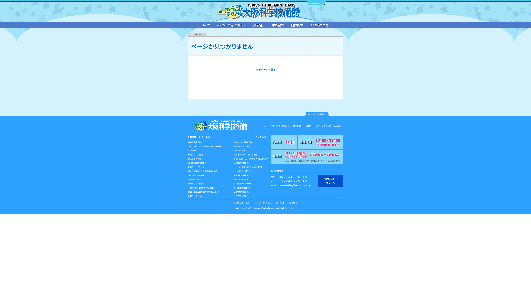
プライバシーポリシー (243, 203)
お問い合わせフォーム (330, 181)
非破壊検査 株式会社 (242, 175)
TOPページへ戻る (265, 69)
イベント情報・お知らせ (231, 25)
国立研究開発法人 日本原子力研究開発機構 (251, 158)
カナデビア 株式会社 (196, 175)
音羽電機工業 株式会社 (197, 163)
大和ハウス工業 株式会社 (243, 142)
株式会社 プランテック (242, 183)
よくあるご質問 (319, 25)
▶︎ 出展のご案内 (262, 136)
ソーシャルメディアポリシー (263, 203)
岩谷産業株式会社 (195, 142)
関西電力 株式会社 (195, 183)
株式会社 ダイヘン (195, 196)
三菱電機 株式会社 (241, 192)
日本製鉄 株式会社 (241, 163)
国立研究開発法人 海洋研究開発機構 (202, 171)
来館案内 (278, 25)
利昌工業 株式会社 (241, 196)
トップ (206, 25)
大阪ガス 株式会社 (195, 154)
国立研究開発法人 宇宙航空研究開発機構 (204, 146)
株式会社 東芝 (239, 150)
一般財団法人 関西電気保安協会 (201, 187)
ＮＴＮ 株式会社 (194, 150)
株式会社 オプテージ (196, 167)
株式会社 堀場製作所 (242, 187)
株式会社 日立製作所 (242, 171)
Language (316, 3)
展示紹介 (259, 25)
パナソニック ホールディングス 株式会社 (249, 167)
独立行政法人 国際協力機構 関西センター (204, 192)
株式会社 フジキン (241, 179)
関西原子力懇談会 (195, 179)
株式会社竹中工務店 (242, 146)
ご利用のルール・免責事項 (285, 203)
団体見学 (297, 25)
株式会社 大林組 (194, 158)
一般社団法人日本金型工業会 (245, 154)
